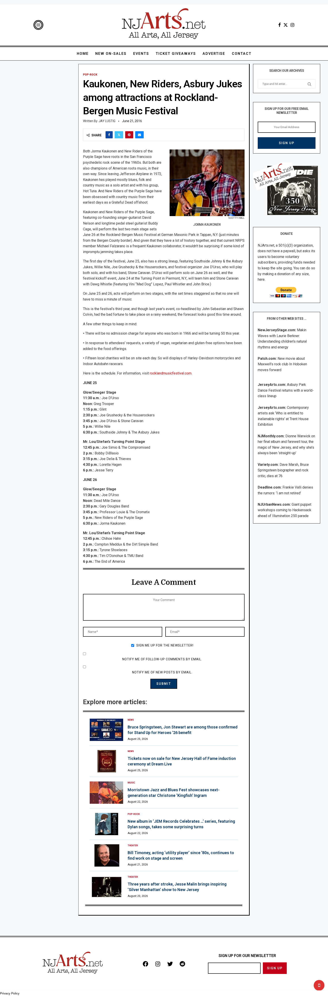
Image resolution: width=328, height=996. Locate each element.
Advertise (214, 53)
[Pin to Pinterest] (129, 134)
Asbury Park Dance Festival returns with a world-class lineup (286, 390)
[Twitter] (285, 24)
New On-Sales (111, 53)
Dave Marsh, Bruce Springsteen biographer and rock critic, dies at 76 (283, 470)
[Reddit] (182, 963)
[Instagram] (292, 24)
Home (83, 53)
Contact (241, 53)
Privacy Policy (9, 993)
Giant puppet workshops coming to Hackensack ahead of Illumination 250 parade (284, 510)
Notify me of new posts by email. (162, 672)
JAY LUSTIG (107, 121)
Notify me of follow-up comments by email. (162, 659)
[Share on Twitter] (119, 134)
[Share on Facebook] (109, 134)
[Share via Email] (139, 134)
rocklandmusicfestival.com (170, 373)
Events (141, 53)
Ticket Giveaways (176, 53)
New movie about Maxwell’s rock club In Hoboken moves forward (282, 364)
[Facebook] (279, 24)
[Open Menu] (38, 25)
